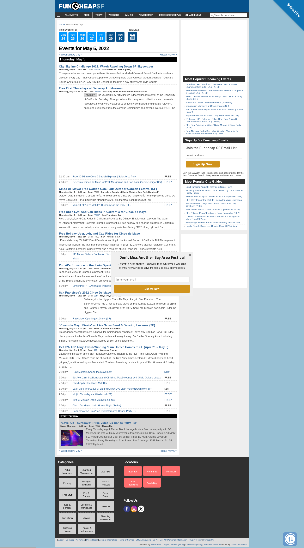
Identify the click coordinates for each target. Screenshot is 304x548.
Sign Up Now (152, 288)
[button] (152, 257)
